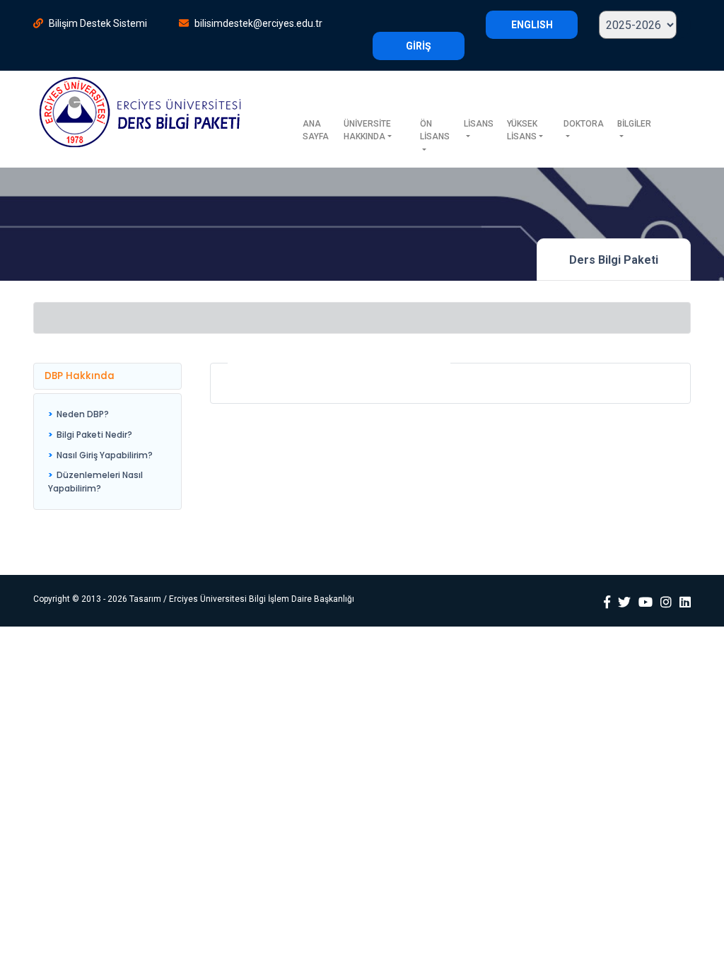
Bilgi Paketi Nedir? (94, 435)
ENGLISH (532, 24)
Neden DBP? (83, 414)
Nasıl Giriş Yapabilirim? (105, 455)
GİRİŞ (418, 46)
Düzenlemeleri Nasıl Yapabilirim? (95, 481)
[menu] (107, 452)
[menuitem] (107, 415)
